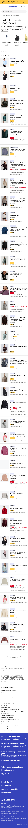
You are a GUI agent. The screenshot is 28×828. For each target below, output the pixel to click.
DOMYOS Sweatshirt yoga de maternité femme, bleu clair (17, 60)
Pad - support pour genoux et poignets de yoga (13, 711)
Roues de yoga (5, 713)
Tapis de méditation (6, 721)
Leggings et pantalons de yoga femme (6, 44)
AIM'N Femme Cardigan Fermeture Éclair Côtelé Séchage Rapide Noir (16, 274)
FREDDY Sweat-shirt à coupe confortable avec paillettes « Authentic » (17, 477)
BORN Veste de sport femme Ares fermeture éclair (17, 376)
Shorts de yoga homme (7, 717)
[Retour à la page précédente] (8, 657)
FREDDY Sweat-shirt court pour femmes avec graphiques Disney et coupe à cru (18, 639)
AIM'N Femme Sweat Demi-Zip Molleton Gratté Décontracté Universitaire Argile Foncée (18, 200)
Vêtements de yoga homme (8, 690)
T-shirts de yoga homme (7, 715)
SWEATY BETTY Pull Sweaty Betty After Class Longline (18, 552)
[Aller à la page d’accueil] (12, 6)
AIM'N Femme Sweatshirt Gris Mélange (18, 303)
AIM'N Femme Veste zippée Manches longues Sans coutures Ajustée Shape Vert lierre (18, 102)
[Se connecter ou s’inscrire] (21, 6)
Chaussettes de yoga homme (9, 730)
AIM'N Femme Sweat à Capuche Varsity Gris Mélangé (18, 422)
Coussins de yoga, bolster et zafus (10, 709)
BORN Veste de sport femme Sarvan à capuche (17, 333)
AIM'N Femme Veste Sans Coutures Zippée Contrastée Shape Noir (17, 626)
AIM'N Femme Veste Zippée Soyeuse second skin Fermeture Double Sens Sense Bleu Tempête (18, 362)
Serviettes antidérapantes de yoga (10, 719)
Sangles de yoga (5, 694)
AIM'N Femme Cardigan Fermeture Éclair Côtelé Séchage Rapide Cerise (16, 522)
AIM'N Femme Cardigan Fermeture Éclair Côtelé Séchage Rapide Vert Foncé (17, 133)
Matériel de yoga (5, 707)
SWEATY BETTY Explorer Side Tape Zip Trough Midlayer (17, 389)
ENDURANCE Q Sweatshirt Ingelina (17, 494)
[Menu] (3, 6)
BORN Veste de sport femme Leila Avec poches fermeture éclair (17, 259)
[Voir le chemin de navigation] (2, 15)
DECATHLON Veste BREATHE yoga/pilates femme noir (17, 72)
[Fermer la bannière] (25, 2)
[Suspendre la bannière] (23, 2)
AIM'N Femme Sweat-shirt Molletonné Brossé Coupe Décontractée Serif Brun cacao (18, 164)
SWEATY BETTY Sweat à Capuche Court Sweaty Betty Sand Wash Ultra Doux (18, 290)
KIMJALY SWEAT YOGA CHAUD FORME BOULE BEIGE (18, 87)
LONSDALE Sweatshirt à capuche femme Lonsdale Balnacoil (18, 566)
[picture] (4, 62)
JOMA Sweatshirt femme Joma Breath (18, 403)
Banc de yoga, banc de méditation (10, 726)
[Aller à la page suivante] (19, 657)
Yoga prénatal (5, 699)
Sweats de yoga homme (7, 703)
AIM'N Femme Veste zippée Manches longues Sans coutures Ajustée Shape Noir (18, 244)
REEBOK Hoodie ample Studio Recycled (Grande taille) (17, 462)
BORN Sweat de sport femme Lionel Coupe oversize (17, 116)
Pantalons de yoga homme (8, 701)
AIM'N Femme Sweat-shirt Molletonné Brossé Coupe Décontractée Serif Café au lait (18, 182)
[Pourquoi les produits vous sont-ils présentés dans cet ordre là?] (2, 55)
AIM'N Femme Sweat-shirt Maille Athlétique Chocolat (18, 347)
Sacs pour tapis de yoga (7, 696)
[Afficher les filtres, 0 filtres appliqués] (3, 51)
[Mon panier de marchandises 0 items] (25, 6)
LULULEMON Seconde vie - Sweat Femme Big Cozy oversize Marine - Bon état (18, 229)
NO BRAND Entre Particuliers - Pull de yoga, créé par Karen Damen (18, 151)
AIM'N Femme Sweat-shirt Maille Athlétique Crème (18, 214)
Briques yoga (4, 705)
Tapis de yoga (5, 692)
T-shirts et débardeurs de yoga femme (17, 44)
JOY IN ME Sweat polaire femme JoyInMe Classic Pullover (18, 507)
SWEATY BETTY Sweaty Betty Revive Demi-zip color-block (17, 435)
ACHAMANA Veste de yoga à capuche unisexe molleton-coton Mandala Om (17, 540)
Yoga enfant (4, 723)
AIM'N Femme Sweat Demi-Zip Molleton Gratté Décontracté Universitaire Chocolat (18, 319)
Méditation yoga (5, 728)
